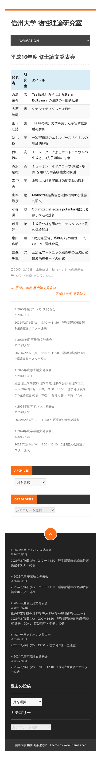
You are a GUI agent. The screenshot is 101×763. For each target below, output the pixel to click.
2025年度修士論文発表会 (34, 370)
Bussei (43, 269)
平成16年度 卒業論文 (72, 293)
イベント (61, 269)
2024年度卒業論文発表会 (34, 431)
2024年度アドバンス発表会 (35, 406)
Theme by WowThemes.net (68, 745)
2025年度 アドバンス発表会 (36, 309)
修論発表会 (76, 269)
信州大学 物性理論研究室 (46, 23)
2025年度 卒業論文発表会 (34, 339)
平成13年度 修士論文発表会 (33, 288)
